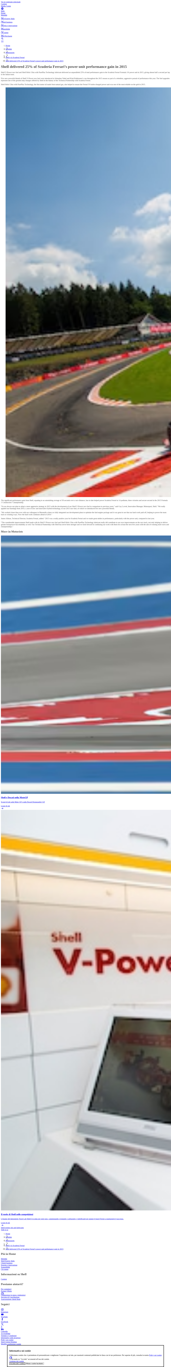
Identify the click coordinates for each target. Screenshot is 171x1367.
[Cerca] (85, 38)
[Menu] (85, 41)
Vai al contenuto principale (10, 2)
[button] (85, 16)
